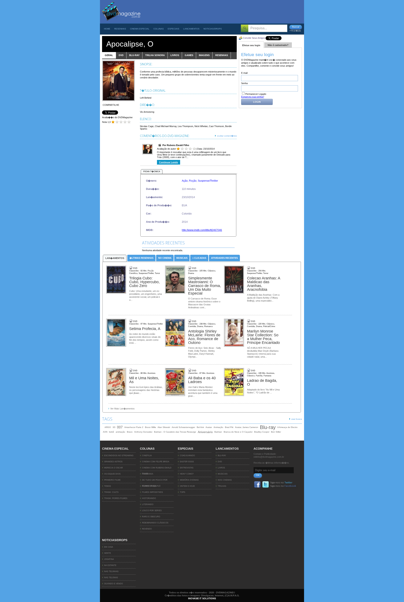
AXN (105, 432)
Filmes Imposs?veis (152, 492)
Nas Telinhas (111, 571)
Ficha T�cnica (151, 171)
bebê (111, 432)
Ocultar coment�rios (227, 136)
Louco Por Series (152, 510)
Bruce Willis (150, 427)
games (189, 55)
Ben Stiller (276, 432)
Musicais (181, 258)
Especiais (173, 29)
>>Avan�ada (295, 31)
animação (120, 432)
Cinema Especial (139, 29)
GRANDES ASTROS (113, 462)
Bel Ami (200, 427)
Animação (218, 427)
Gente (107, 553)
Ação (185, 180)
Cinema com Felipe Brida (155, 462)
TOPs (182, 492)
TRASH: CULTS (111, 492)
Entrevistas (186, 468)
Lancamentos (191, 29)
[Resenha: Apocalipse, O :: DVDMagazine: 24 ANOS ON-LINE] (121, 22)
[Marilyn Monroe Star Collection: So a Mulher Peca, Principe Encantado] (234, 333)
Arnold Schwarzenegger (183, 427)
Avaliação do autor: (167, 148)
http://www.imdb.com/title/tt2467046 (202, 230)
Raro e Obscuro (151, 517)
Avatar (209, 427)
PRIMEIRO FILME (112, 480)
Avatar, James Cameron (246, 427)
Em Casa (108, 547)
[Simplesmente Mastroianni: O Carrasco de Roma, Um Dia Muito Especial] (175, 279)
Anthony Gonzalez (143, 432)
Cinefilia (147, 456)
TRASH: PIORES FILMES (115, 498)
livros (174, 55)
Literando (147, 504)
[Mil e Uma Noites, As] (116, 382)
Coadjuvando (187, 456)
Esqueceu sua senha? (252, 96)
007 (120, 427)
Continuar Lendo (168, 162)
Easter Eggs (187, 462)
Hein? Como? (187, 474)
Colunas (158, 29)
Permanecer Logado (255, 94)
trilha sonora (155, 55)
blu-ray (134, 55)
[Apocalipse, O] (118, 100)
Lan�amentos (114, 258)
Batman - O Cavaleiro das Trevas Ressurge (175, 432)
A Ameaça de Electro (287, 427)
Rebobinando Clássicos (155, 523)
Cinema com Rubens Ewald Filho (156, 469)
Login (257, 102)
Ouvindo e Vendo (113, 584)
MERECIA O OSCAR (113, 468)
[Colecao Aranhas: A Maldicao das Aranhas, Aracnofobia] (234, 279)
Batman (218, 432)
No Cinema (164, 258)
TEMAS (107, 486)
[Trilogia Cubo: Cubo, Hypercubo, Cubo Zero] (116, 279)
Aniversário (205, 432)
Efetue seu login (251, 45)
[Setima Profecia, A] (116, 333)
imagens (204, 55)
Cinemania (147, 474)
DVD (220, 462)
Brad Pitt (229, 427)
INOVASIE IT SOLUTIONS (202, 598)
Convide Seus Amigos (254, 38)
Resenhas (120, 29)
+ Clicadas (199, 258)
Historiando (149, 498)
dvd (121, 55)
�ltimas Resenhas (141, 258)
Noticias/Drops (212, 29)
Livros (221, 468)
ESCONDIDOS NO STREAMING (118, 456)
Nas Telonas (111, 578)
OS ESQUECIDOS (112, 474)
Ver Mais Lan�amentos (122, 408)
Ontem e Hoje (187, 486)
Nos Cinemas (225, 480)
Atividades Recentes (224, 258)
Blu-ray (268, 427)
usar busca (296, 419)
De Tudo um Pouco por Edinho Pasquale (154, 481)
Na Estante (110, 565)
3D (114, 427)
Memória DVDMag (189, 480)
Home (107, 29)
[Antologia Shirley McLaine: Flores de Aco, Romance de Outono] (175, 333)
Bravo (130, 432)
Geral (109, 55)
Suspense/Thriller (208, 180)
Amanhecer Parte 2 (133, 427)
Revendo (147, 529)
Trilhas (222, 486)
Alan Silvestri (164, 427)
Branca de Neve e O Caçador (238, 432)
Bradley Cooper (261, 432)
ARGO (108, 427)
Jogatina (109, 559)
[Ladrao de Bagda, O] (234, 382)
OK (257, 475)
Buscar (295, 26)
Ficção (193, 180)
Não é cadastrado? (278, 45)
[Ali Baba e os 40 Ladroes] (175, 382)
